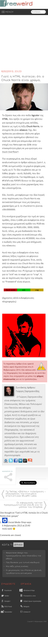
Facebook (8, 590)
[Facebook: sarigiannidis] (15, 461)
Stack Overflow (9, 151)
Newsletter (8, 612)
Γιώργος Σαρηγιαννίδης (27, 391)
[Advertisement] (24, 44)
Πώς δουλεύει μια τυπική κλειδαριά (22, 562)
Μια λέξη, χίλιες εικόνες (17, 566)
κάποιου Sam (34, 162)
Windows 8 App (29, 590)
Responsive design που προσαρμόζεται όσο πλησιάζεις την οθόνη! (23, 556)
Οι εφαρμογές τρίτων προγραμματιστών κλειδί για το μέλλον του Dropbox (23, 504)
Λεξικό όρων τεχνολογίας (32, 601)
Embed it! (26, 612)
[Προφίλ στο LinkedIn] (20, 461)
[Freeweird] (20, 3)
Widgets (26, 607)
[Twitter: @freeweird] (11, 461)
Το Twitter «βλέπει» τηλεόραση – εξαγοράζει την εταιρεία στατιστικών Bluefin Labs (26, 493)
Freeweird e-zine (29, 596)
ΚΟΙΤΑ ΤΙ (12, 544)
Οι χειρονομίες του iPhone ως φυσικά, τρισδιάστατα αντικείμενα (24, 571)
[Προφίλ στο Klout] (30, 461)
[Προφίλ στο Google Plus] (25, 461)
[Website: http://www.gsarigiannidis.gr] (6, 461)
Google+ (7, 601)
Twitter (6, 596)
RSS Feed (8, 607)
